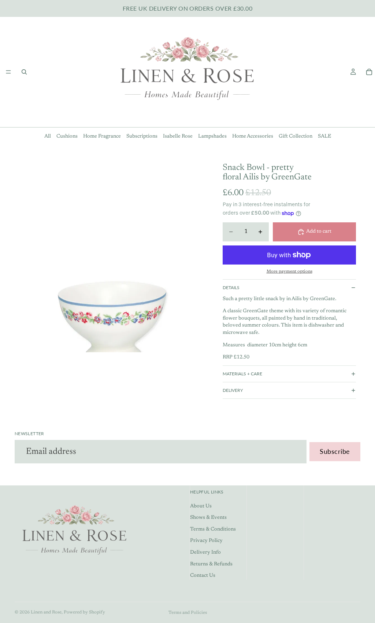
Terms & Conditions (213, 529)
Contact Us (202, 576)
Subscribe (335, 451)
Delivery (233, 390)
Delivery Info (205, 552)
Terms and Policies (187, 613)
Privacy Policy (206, 541)
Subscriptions (141, 136)
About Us (201, 506)
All (47, 136)
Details (231, 287)
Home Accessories (252, 136)
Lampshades (212, 136)
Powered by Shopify (84, 612)
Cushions (67, 136)
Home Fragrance (102, 136)
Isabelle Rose (178, 136)
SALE (324, 136)
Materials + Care (242, 373)
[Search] (24, 72)
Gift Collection (295, 136)
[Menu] (8, 71)
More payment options (289, 271)
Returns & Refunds (211, 564)
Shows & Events (208, 518)
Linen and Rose (46, 612)
